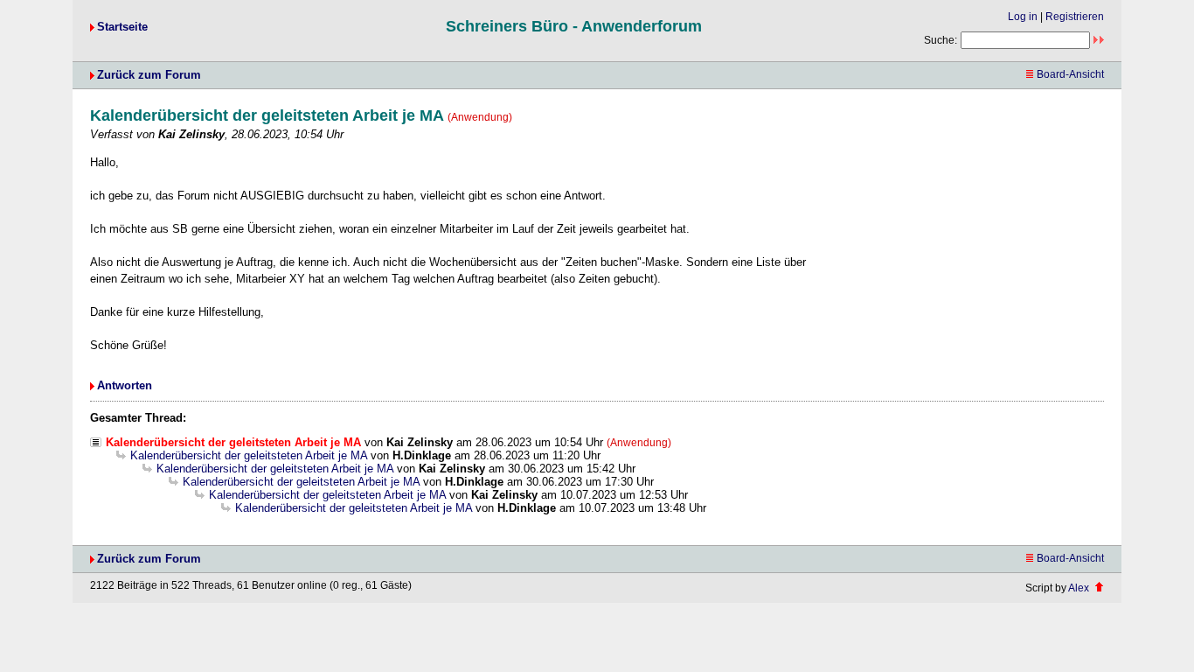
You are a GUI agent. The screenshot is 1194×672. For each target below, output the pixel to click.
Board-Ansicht (1070, 74)
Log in (1023, 16)
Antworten (124, 385)
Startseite (122, 26)
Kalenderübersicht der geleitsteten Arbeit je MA (248, 455)
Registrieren (1074, 16)
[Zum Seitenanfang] (1099, 588)
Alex (1078, 588)
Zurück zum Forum (149, 74)
